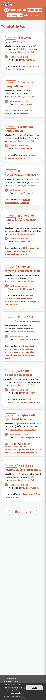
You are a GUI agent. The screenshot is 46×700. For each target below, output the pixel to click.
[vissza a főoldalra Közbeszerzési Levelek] (23, 4)
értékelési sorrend (23, 298)
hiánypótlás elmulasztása (17, 251)
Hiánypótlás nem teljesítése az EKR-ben (20, 219)
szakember (22, 113)
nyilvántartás (11, 497)
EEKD (17, 402)
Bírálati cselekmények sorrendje (21, 173)
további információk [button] (13, 696)
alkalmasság (29, 155)
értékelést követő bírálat (17, 301)
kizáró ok (24, 202)
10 (30, 512)
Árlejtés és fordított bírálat (18, 40)
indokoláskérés (12, 202)
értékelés (27, 110)
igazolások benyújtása (16, 254)
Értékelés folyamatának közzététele (22, 269)
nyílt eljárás (18, 69)
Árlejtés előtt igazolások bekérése (20, 417)
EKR (25, 248)
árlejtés (27, 66)
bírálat (26, 199)
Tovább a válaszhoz (18, 56)
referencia (20, 158)
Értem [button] (34, 688)
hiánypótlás (10, 113)
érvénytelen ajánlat (30, 402)
